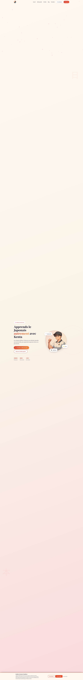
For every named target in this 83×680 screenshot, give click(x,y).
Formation (53, 1)
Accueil (34, 1)
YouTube (44, 1)
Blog (48, 1)
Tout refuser (51, 676)
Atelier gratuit (39, 1)
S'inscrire (66, 1)
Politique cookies (29, 678)
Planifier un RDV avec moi (22, 347)
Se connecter (59, 1)
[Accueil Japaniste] (15, 2)
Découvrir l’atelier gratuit (21, 351)
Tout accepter (58, 676)
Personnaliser (65, 676)
